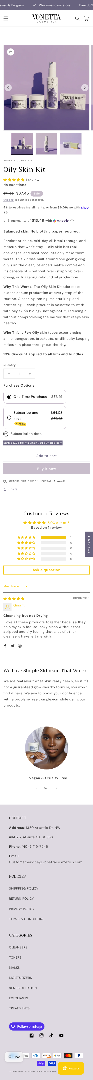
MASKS (14, 968)
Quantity (9, 365)
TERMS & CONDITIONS (26, 919)
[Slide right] (84, 87)
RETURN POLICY (21, 899)
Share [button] (13, 489)
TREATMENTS (19, 1008)
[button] (6, 18)
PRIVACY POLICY (21, 909)
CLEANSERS (18, 947)
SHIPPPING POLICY (23, 888)
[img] (14, 599)
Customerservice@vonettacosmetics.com (45, 862)
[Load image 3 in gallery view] (71, 144)
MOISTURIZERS (20, 978)
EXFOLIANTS (18, 998)
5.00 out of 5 (59, 523)
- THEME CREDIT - (50, 1071)
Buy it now (46, 469)
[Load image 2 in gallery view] (46, 144)
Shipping (8, 199)
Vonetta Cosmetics (29, 1071)
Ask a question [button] (46, 570)
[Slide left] (8, 87)
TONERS (15, 957)
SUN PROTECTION (23, 988)
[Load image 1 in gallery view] (22, 144)
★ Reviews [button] (89, 544)
